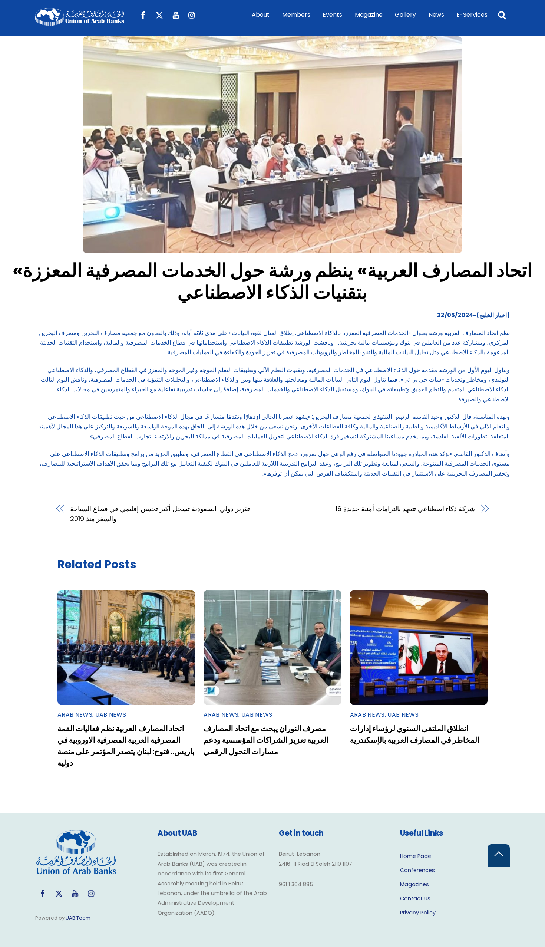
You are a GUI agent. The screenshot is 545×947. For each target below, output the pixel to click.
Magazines (414, 884)
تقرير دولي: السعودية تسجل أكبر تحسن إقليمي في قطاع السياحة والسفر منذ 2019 (160, 513)
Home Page (415, 856)
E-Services (472, 14)
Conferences (417, 870)
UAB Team (78, 917)
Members (296, 14)
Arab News (74, 714)
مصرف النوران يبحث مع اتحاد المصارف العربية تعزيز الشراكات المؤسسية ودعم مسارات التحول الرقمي (266, 740)
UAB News (110, 714)
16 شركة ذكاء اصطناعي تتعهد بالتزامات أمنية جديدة (405, 508)
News (436, 14)
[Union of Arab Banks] (79, 22)
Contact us (415, 898)
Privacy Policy (418, 912)
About (261, 14)
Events (332, 14)
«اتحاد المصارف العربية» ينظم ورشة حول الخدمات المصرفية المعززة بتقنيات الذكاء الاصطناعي (272, 281)
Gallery (405, 14)
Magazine (369, 14)
